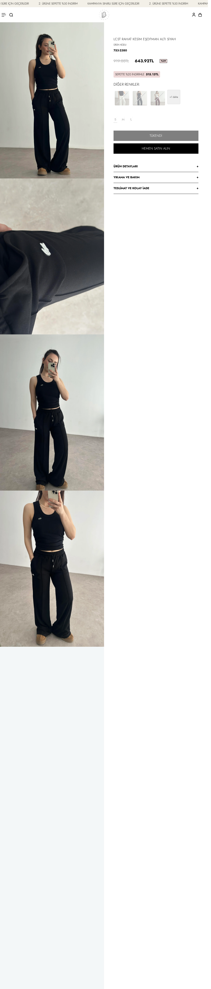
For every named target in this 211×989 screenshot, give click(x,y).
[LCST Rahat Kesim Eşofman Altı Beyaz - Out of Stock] (122, 98)
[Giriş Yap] (194, 14)
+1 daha (174, 97)
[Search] (11, 14)
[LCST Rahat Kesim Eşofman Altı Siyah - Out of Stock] (139, 98)
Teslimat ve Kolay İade (156, 188)
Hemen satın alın (156, 148)
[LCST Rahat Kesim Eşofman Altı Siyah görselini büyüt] (52, 100)
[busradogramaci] (104, 15)
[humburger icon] (4, 14)
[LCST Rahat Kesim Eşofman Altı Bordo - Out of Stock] (157, 98)
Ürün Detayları (156, 166)
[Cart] (200, 14)
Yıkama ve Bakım (156, 177)
